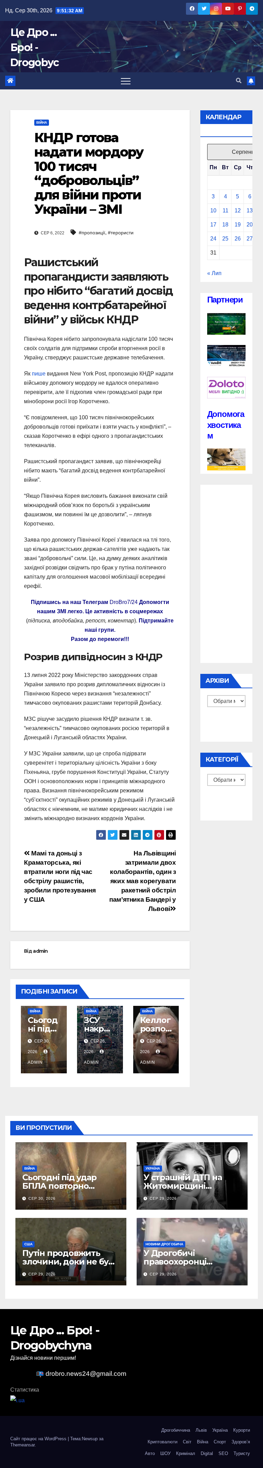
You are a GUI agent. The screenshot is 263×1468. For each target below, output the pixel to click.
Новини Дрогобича (164, 1244)
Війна (41, 122)
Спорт (220, 1441)
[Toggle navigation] (125, 81)
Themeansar (22, 1444)
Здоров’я (240, 1441)
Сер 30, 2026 (41, 1198)
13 (250, 210)
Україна (153, 1168)
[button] (238, 81)
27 (250, 239)
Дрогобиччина (175, 1430)
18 (225, 224)
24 (213, 239)
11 (225, 210)
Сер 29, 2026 (163, 1198)
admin (40, 951)
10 (213, 210)
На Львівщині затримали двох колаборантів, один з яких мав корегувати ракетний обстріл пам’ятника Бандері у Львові (142, 881)
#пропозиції (92, 232)
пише (39, 374)
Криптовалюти (162, 1441)
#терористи (121, 232)
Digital (207, 1453)
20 (250, 224)
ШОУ (165, 1453)
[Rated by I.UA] (17, 1400)
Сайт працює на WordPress (39, 1438)
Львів (201, 1430)
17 (213, 224)
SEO (223, 1453)
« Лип (214, 273)
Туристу (242, 1453)
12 (238, 210)
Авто (150, 1453)
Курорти (241, 1430)
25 (225, 239)
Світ (187, 1441)
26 (238, 239)
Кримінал (185, 1453)
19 (238, 224)
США (28, 1244)
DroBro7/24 (124, 602)
